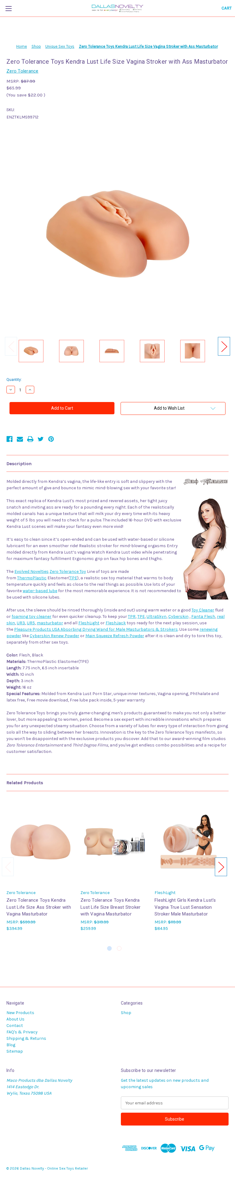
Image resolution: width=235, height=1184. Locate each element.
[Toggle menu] (8, 8)
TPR (132, 616)
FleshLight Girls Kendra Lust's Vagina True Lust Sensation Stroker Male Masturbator (185, 907)
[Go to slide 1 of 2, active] (109, 948)
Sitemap (14, 1051)
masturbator (50, 623)
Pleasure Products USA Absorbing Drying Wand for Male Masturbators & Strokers (96, 629)
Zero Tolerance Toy (68, 571)
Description (19, 463)
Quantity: (14, 379)
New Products (20, 1012)
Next (224, 346)
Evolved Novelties (31, 571)
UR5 (31, 623)
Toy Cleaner (203, 610)
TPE (73, 578)
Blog (10, 1044)
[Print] (30, 439)
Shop (126, 1012)
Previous (11, 346)
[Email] (20, 439)
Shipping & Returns (26, 1038)
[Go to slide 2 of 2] (119, 948)
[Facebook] (9, 439)
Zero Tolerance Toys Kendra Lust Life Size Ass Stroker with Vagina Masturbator (38, 907)
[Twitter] (41, 439)
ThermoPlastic (32, 578)
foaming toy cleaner (31, 616)
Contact (14, 1025)
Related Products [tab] (24, 782)
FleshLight (88, 623)
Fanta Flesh (203, 616)
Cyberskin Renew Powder (54, 635)
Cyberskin (178, 616)
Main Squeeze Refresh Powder (114, 635)
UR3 (21, 623)
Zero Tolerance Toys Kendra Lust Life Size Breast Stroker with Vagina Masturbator (110, 907)
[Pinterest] (51, 439)
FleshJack (116, 623)
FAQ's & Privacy (22, 1032)
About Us (15, 1019)
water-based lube (40, 590)
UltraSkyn (156, 616)
